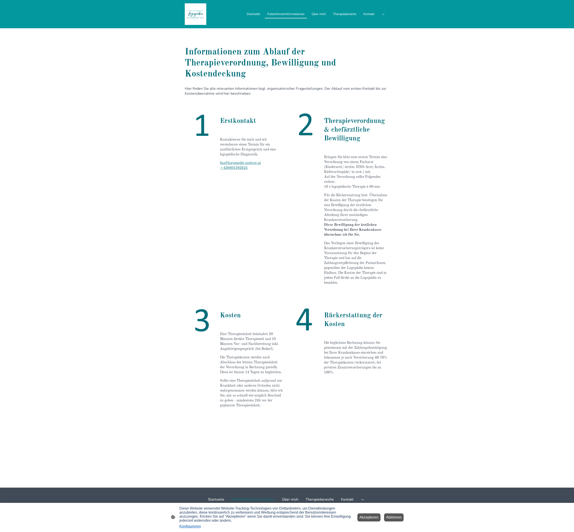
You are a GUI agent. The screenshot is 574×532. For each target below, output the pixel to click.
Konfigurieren (190, 526)
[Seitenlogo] (195, 14)
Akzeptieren (368, 517)
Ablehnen (394, 517)
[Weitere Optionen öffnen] (383, 14)
